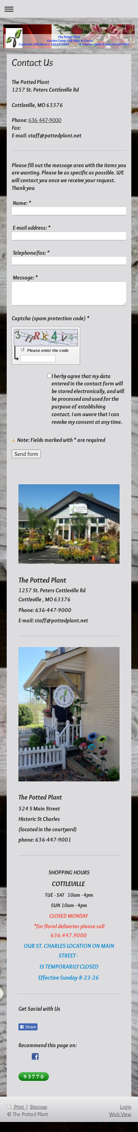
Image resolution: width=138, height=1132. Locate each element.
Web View (120, 1114)
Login (125, 1107)
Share (30, 1027)
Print (19, 1107)
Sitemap (38, 1107)
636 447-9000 (44, 120)
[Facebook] (35, 1056)
